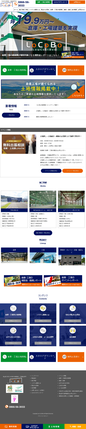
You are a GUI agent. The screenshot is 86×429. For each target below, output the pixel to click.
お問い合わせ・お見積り (37, 390)
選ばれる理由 (45, 9)
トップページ (35, 375)
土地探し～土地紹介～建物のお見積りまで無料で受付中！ (53, 111)
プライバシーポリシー (43, 416)
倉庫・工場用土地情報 (65, 378)
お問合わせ (77, 2)
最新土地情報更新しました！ (45, 116)
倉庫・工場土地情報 (44, 2)
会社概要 (74, 9)
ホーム (16, 9)
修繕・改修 (67, 9)
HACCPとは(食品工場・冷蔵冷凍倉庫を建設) (71, 391)
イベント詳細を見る (51, 170)
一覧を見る (11, 115)
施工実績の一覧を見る (43, 232)
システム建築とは (34, 9)
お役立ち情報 (62, 385)
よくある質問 (62, 388)
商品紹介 (33, 378)
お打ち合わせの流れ (64, 383)
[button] (2, 35)
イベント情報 (62, 375)
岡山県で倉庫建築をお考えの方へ (68, 393)
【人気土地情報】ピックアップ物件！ (47, 105)
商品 (27, 9)
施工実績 (22, 9)
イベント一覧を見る (73, 170)
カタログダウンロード (60, 2)
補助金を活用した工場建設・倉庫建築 (69, 396)
